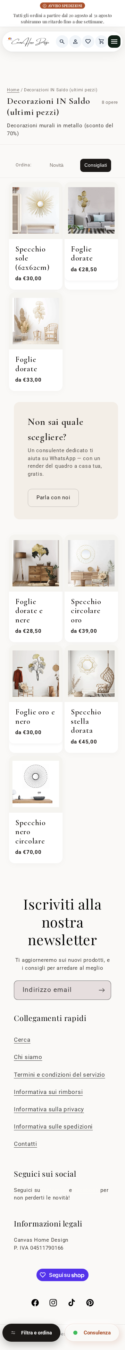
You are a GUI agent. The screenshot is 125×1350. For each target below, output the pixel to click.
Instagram (55, 1190)
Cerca (22, 1039)
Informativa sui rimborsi (48, 1091)
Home (13, 90)
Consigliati (95, 165)
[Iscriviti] (101, 990)
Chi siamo (28, 1056)
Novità (57, 165)
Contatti (25, 1143)
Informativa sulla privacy (49, 1109)
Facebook (87, 1190)
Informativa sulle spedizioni (53, 1126)
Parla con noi (53, 497)
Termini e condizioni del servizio (59, 1074)
